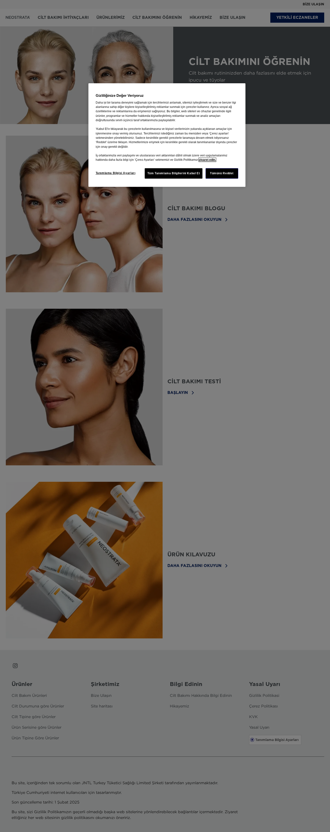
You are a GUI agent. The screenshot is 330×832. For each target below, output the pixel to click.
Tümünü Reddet (222, 173)
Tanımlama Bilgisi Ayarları (116, 173)
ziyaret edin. (207, 159)
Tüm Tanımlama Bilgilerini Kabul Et (173, 173)
